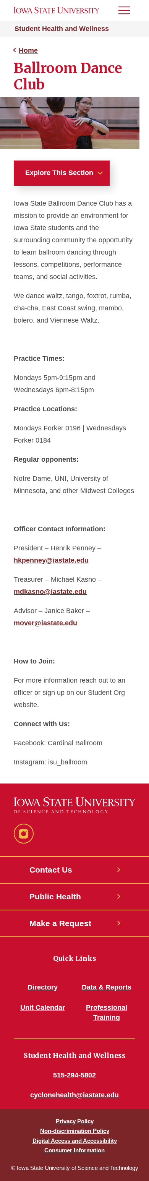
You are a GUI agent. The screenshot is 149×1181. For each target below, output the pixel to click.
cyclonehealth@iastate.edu (74, 1095)
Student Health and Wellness (62, 28)
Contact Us (50, 869)
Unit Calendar (42, 1007)
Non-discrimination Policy (74, 1130)
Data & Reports (106, 987)
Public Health (55, 896)
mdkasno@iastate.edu (50, 591)
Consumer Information (74, 1150)
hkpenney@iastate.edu (51, 560)
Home (28, 50)
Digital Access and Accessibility (74, 1140)
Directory (43, 987)
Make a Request (60, 923)
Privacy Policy (75, 1121)
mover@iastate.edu (45, 623)
